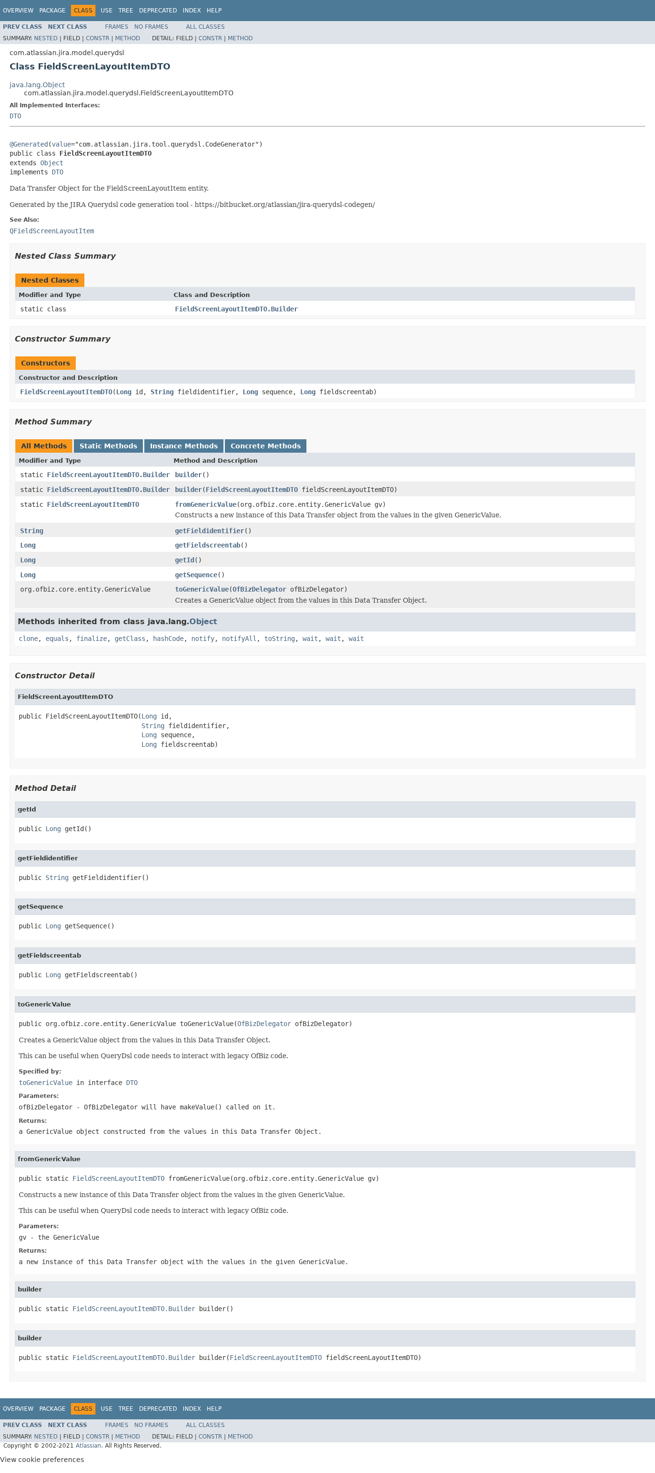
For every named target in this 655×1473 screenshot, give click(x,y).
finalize (91, 638)
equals (57, 638)
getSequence (196, 575)
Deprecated (158, 10)
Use (107, 10)
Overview (18, 10)
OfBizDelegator (259, 589)
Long (123, 392)
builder (188, 475)
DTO (15, 116)
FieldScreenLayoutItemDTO (66, 392)
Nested (46, 38)
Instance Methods (184, 446)
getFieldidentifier (209, 531)
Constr (97, 38)
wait (310, 638)
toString (279, 638)
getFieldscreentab (207, 545)
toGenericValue (202, 589)
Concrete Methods (266, 446)
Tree (125, 10)
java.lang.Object (37, 85)
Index (192, 10)
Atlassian (88, 1445)
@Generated (29, 144)
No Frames (151, 26)
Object (51, 163)
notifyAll (239, 638)
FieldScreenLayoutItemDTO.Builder (236, 309)
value (61, 144)
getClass (130, 638)
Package (52, 10)
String (162, 392)
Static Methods (108, 446)
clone (28, 638)
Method (127, 38)
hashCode (168, 638)
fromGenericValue (205, 504)
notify (202, 638)
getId (184, 560)
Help (214, 10)
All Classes (205, 26)
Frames (117, 26)
